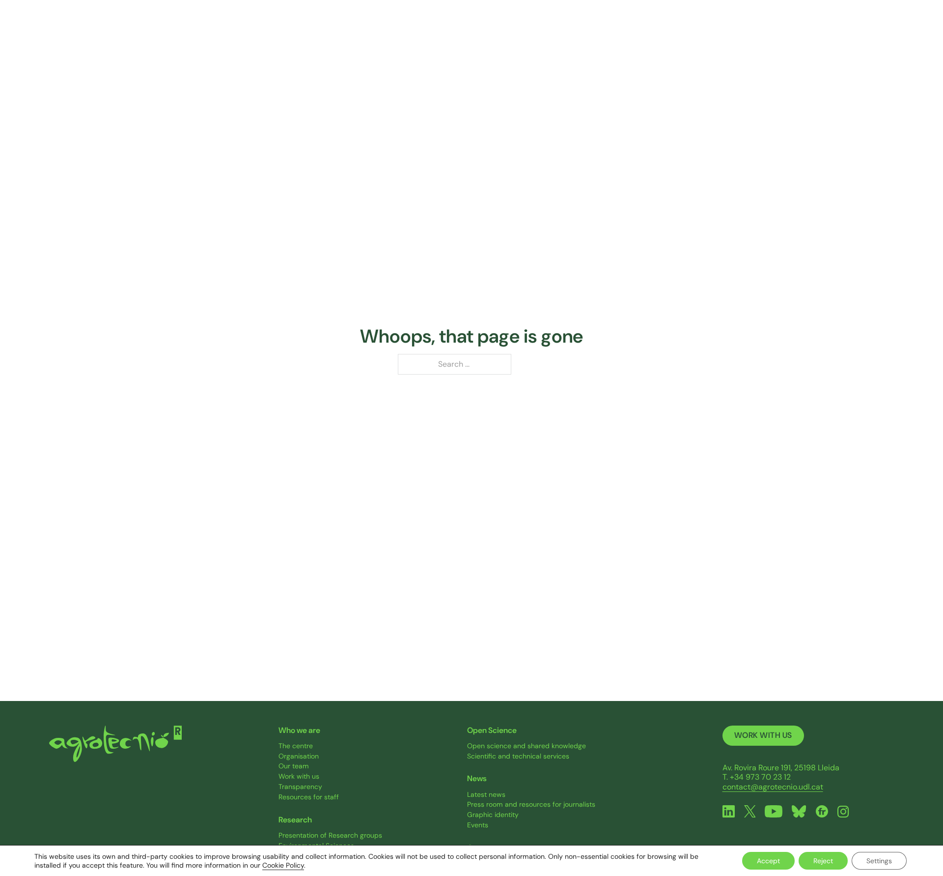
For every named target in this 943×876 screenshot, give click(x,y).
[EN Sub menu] (888, 34)
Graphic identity (493, 815)
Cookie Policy (283, 865)
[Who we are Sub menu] (489, 34)
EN (878, 34)
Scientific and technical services (518, 756)
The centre (295, 746)
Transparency (300, 787)
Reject (823, 860)
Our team (293, 766)
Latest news (486, 794)
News (761, 34)
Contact (825, 34)
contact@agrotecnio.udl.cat (772, 787)
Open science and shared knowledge (526, 746)
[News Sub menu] (780, 34)
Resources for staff (308, 797)
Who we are (459, 34)
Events (477, 825)
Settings (879, 860)
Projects (607, 34)
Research (536, 34)
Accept (768, 860)
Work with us (298, 776)
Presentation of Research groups (330, 835)
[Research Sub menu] (562, 34)
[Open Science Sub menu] (721, 34)
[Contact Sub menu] (850, 34)
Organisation (298, 756)
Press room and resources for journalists (531, 804)
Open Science (687, 34)
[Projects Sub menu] (631, 34)
